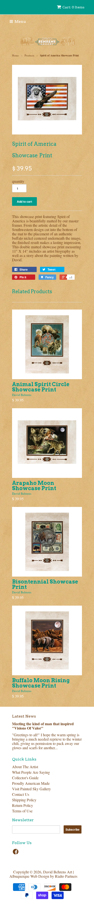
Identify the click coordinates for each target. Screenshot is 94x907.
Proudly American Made (31, 783)
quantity (18, 181)
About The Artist (25, 766)
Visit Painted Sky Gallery (31, 788)
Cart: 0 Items (73, 7)
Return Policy (22, 805)
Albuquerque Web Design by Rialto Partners (43, 876)
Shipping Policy (24, 799)
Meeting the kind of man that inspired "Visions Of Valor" (43, 726)
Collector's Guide (25, 777)
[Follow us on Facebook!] (16, 853)
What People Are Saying (31, 772)
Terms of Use (22, 810)
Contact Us (20, 794)
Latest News (24, 716)
